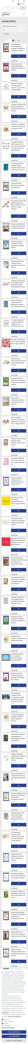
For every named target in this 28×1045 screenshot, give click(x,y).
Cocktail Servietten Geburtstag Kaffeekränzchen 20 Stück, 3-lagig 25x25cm (18, 500)
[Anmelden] (13, 1)
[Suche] (22, 8)
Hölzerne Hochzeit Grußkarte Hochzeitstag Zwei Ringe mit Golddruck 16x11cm (18, 561)
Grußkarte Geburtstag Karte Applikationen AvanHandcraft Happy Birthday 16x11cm (18, 600)
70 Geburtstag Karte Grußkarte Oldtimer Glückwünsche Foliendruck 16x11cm (17, 323)
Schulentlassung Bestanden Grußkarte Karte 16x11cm (17, 185)
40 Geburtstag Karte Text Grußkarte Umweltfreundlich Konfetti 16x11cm (17, 657)
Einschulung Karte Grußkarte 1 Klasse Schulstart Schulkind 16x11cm (17, 244)
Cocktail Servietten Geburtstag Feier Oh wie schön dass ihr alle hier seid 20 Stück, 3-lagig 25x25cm (18, 146)
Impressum (5, 1012)
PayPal (6, 1023)
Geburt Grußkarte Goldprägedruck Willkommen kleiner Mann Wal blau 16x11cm (18, 303)
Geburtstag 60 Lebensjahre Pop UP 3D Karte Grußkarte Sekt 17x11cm (18, 362)
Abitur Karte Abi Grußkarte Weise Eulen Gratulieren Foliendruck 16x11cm (18, 952)
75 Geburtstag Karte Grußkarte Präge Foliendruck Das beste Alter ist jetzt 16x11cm (18, 166)
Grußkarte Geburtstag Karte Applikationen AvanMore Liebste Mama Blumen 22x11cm (18, 284)
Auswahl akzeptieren (14, 1040)
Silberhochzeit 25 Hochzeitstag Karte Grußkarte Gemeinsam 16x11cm (18, 67)
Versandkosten (14, 60)
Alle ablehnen (14, 1036)
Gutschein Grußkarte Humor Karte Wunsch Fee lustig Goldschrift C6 (18, 461)
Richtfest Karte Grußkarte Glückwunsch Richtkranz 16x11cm (18, 638)
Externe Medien (9, 1021)
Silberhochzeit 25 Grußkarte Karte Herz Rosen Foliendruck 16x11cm (17, 857)
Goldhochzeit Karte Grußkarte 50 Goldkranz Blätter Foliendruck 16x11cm (18, 757)
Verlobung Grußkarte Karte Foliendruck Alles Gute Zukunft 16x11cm (18, 876)
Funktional (7, 1025)
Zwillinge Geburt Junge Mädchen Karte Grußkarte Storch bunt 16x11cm (18, 441)
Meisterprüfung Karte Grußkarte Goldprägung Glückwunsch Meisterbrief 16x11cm (18, 915)
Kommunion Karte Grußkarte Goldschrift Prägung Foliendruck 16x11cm (18, 521)
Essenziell (7, 1019)
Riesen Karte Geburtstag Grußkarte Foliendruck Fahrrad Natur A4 (18, 401)
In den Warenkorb (18, 56)
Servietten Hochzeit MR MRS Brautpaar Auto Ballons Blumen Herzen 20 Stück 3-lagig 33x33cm (18, 205)
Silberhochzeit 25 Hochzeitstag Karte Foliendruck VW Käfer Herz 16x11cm (18, 676)
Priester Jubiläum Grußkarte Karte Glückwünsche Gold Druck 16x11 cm (17, 481)
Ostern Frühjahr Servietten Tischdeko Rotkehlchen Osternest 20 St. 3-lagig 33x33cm (18, 420)
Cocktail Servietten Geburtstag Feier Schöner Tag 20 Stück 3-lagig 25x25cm (18, 86)
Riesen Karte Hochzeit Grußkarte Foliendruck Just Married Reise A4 (18, 226)
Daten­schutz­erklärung (14, 1016)
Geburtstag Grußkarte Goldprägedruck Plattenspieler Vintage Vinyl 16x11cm (18, 737)
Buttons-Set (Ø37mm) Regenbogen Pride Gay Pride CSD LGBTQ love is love (18, 894)
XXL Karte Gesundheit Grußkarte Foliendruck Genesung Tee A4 (18, 126)
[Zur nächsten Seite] (23, 40)
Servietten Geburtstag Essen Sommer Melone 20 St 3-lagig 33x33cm (18, 341)
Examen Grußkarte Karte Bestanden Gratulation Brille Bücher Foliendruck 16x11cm (18, 796)
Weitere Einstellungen (8, 1027)
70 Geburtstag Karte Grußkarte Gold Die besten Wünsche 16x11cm (17, 718)
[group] (6, 362)
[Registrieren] (18, 1)
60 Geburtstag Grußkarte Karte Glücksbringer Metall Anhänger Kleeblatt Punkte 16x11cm (17, 836)
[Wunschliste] (23, 1)
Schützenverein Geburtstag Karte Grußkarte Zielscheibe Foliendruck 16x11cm (18, 47)
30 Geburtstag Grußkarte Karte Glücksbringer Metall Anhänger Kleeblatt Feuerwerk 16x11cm (17, 697)
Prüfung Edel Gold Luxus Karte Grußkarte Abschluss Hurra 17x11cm (18, 934)
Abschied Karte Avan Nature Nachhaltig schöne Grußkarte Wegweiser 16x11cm (17, 816)
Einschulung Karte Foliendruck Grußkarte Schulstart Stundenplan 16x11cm (18, 381)
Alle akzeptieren (14, 1032)
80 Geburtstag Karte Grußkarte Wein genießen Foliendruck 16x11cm (18, 264)
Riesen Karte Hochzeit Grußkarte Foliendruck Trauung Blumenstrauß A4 (18, 776)
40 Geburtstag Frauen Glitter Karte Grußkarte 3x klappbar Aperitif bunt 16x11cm (18, 580)
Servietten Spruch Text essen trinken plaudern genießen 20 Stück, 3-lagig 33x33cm (18, 541)
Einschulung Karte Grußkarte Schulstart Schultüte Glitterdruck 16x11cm (18, 620)
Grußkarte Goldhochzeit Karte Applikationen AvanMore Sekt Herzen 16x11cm (18, 108)
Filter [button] (7, 34)
